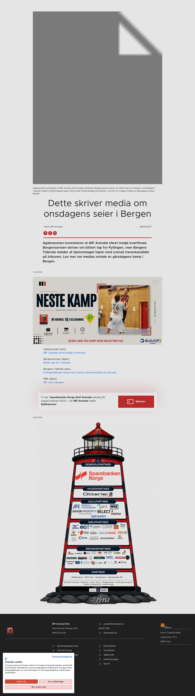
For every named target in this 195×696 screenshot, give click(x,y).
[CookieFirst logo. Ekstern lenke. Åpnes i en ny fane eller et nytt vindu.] (6, 659)
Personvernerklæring (62, 656)
